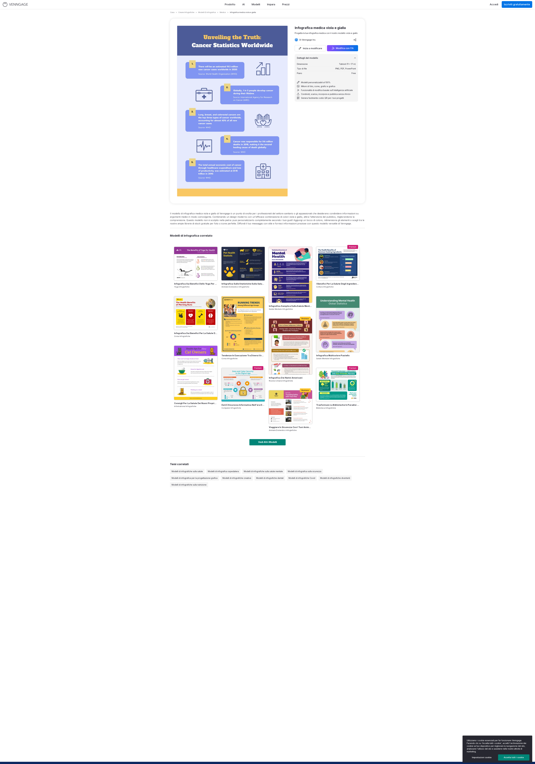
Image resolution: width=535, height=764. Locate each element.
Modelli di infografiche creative (236, 478)
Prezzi (286, 4)
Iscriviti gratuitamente (517, 4)
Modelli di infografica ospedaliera (223, 471)
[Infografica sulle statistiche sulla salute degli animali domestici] (243, 263)
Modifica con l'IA (345, 48)
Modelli (256, 4)
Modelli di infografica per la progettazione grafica (194, 478)
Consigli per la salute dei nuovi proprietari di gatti (195, 403)
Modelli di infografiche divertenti (335, 478)
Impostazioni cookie (482, 757)
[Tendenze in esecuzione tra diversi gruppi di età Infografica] (243, 324)
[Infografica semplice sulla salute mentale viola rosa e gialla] (290, 275)
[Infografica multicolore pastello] (337, 324)
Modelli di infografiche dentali (270, 478)
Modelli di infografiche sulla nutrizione (189, 485)
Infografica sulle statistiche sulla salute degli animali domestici (243, 284)
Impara (271, 4)
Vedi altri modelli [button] (267, 442)
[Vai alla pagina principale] (15, 4)
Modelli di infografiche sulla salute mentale (263, 471)
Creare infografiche (186, 12)
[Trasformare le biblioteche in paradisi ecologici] (337, 384)
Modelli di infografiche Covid (302, 478)
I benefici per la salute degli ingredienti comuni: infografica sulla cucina (337, 284)
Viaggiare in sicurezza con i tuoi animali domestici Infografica (290, 427)
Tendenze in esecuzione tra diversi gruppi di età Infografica (243, 355)
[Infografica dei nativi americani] (290, 346)
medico (223, 12)
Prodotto (230, 4)
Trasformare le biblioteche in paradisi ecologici (337, 405)
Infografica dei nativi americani (285, 378)
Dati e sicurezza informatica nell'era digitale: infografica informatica (243, 405)
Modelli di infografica (207, 12)
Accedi (494, 4)
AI (243, 4)
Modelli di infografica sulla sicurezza (304, 471)
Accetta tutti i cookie (514, 757)
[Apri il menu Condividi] (355, 40)
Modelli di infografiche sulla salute (187, 471)
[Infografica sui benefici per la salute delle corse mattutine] (195, 313)
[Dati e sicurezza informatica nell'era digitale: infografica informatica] (243, 384)
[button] (310, 48)
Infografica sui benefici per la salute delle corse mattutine (195, 333)
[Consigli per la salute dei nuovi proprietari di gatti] (195, 373)
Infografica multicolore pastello (333, 355)
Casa (172, 12)
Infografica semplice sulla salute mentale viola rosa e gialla (290, 306)
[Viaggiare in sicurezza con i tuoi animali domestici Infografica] (290, 407)
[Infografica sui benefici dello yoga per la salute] (195, 263)
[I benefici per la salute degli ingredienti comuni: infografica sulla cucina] (337, 263)
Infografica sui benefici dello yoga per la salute (195, 284)
